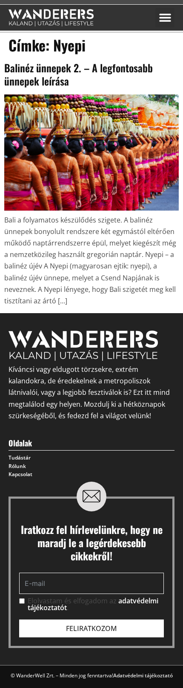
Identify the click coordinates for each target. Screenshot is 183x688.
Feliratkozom (91, 628)
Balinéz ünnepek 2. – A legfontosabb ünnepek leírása (78, 74)
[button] (164, 17)
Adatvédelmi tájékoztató (143, 675)
